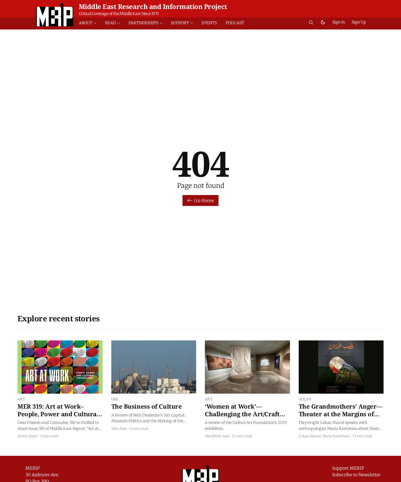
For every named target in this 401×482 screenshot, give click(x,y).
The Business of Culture (146, 406)
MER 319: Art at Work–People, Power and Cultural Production (58, 413)
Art (21, 399)
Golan (305, 399)
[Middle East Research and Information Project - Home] (54, 14)
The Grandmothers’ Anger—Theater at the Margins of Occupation (340, 413)
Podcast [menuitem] (235, 22)
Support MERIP (348, 468)
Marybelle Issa (217, 436)
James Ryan (27, 436)
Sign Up (359, 22)
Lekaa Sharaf (310, 436)
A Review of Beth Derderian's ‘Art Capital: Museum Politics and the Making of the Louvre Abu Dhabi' (148, 418)
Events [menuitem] (209, 22)
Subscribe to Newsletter (356, 474)
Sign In (338, 22)
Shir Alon (119, 428)
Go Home (204, 200)
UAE (114, 399)
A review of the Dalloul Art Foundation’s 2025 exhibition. (246, 425)
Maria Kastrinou (335, 436)
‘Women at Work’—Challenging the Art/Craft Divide (242, 413)
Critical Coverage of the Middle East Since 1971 (119, 13)
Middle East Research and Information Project (153, 6)
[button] (90, 23)
